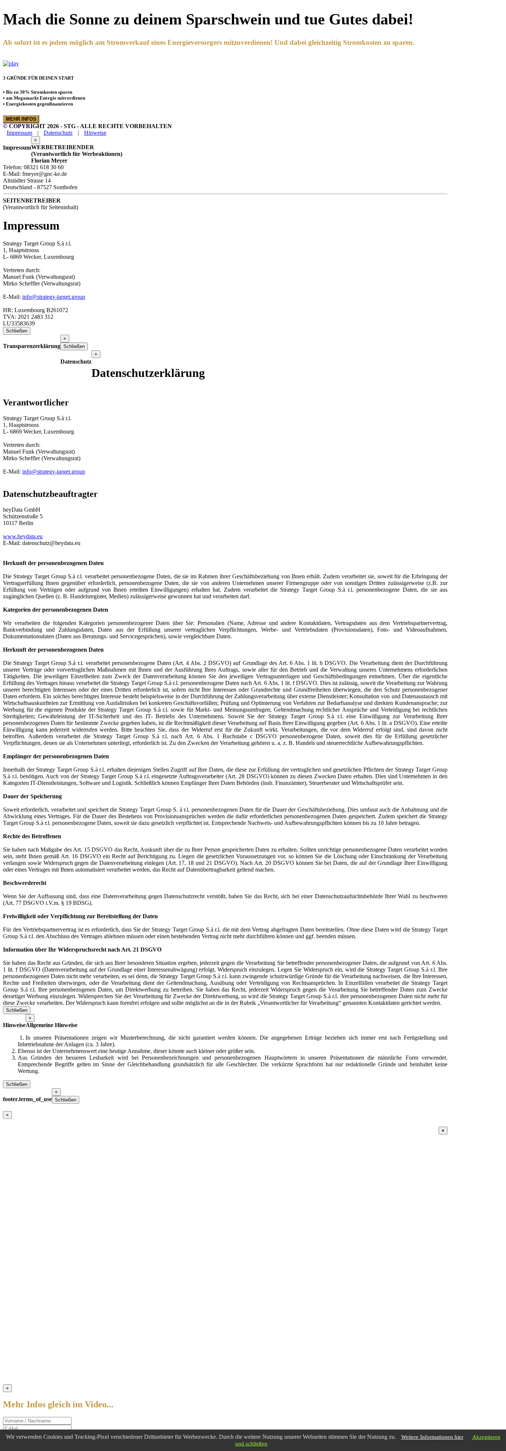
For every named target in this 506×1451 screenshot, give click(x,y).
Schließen (16, 331)
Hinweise (95, 133)
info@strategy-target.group (53, 297)
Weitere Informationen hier (432, 1437)
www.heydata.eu (23, 536)
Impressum (19, 133)
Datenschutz (58, 133)
